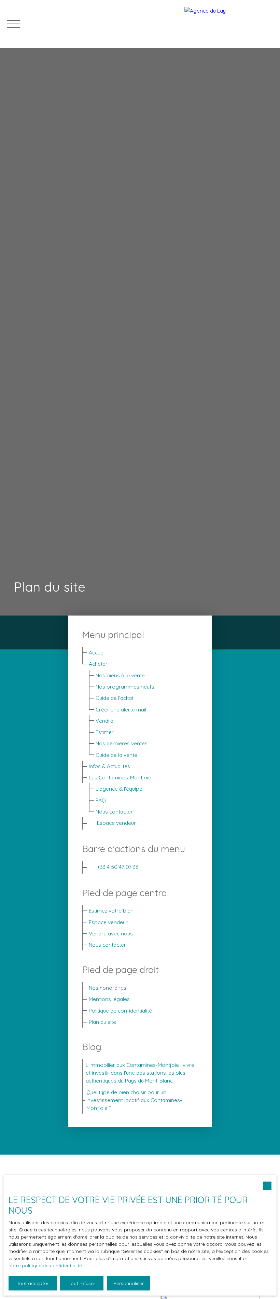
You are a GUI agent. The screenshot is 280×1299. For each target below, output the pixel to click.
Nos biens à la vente (120, 675)
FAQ (101, 800)
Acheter (98, 663)
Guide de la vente (116, 754)
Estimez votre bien (111, 910)
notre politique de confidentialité (45, 1265)
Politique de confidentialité (120, 1010)
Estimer (105, 732)
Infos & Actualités (109, 766)
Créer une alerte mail (121, 709)
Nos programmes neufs (125, 686)
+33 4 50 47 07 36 (117, 866)
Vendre (104, 720)
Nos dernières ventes (122, 743)
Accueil (97, 652)
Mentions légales (109, 999)
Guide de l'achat (115, 697)
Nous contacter (114, 811)
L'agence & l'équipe (119, 788)
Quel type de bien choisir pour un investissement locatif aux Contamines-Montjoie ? (134, 1100)
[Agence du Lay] (229, 24)
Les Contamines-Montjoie (120, 777)
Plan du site (102, 1021)
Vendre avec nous (111, 933)
